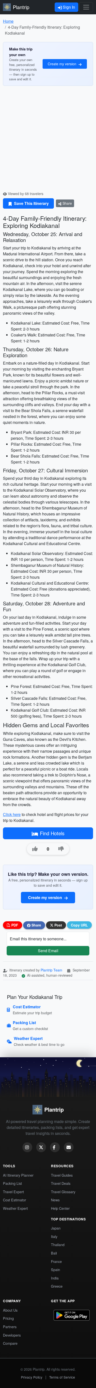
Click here (12, 814)
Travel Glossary (63, 1191)
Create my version (62, 63)
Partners (9, 1326)
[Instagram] (27, 1147)
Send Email (48, 950)
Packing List (12, 1183)
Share (67, 203)
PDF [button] (14, 925)
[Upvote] (35, 849)
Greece (57, 1286)
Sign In (68, 7)
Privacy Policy (31, 1377)
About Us (10, 1310)
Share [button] (36, 925)
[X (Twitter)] (41, 1147)
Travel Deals (60, 1183)
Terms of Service (62, 1377)
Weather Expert (15, 1208)
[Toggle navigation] (86, 7)
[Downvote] (61, 849)
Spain (55, 1269)
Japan (56, 1228)
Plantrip (21, 7)
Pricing (8, 1318)
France (56, 1261)
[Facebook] (55, 1147)
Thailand (57, 1244)
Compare (10, 1343)
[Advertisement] (48, 140)
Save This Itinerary (31, 203)
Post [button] (57, 925)
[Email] (69, 1147)
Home (8, 21)
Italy (54, 1236)
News (55, 1199)
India (55, 1277)
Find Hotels (52, 833)
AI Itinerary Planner (18, 1175)
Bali (54, 1253)
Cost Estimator (14, 1199)
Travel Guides (62, 1175)
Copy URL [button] (79, 925)
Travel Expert (13, 1191)
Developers (12, 1335)
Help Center (60, 1208)
